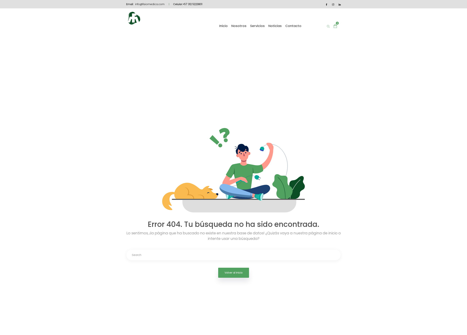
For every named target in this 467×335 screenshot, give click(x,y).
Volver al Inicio (234, 272)
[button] (335, 26)
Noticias (275, 26)
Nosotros (238, 26)
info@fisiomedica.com (150, 4)
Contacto (293, 26)
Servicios (257, 26)
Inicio (223, 26)
